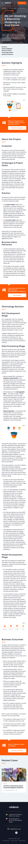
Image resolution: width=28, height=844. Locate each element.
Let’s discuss (17, 295)
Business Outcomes (7, 54)
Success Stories (13, 8)
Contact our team (17, 750)
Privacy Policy (6, 840)
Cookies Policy (22, 840)
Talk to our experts (17, 128)
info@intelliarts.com (15, 829)
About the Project (7, 50)
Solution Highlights (7, 48)
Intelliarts (4, 8)
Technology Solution (7, 52)
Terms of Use (14, 840)
